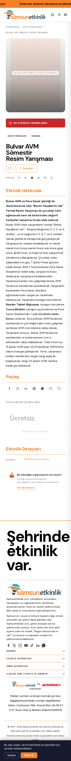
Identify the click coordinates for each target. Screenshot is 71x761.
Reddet (11, 755)
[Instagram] (20, 645)
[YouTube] (26, 645)
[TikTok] (32, 645)
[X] (25, 178)
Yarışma (35, 136)
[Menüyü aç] (65, 14)
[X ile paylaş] (17, 388)
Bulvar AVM (17, 328)
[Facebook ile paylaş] (9, 388)
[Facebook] (19, 178)
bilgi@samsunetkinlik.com (25, 700)
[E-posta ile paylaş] (50, 388)
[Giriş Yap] (59, 15)
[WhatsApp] (32, 178)
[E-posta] (45, 178)
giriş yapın (34, 402)
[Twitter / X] (14, 645)
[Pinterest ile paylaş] (34, 388)
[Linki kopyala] (51, 178)
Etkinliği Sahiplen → (27, 487)
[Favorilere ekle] (10, 168)
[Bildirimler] (52, 14)
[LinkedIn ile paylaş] (25, 388)
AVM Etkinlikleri (32, 27)
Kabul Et (29, 755)
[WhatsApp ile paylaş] (42, 388)
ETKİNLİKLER (12, 27)
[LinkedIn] (38, 178)
